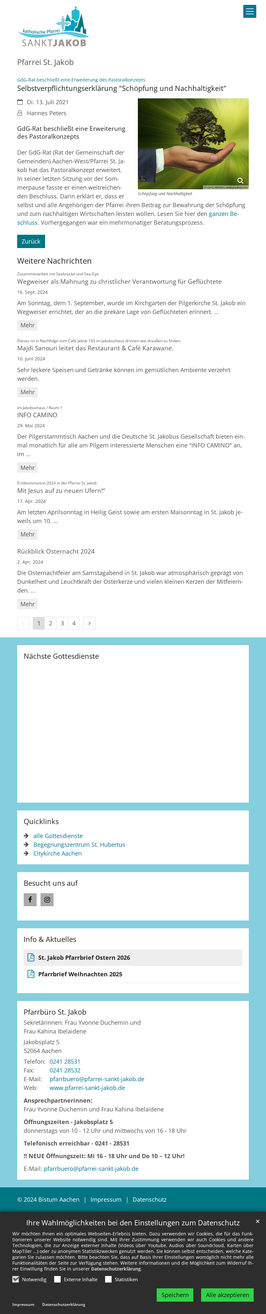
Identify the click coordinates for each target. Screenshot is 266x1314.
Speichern (175, 1295)
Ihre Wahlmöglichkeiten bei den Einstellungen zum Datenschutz (133, 1222)
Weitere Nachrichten (54, 261)
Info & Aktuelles (50, 939)
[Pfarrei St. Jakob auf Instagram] (47, 899)
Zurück (31, 241)
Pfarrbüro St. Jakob (55, 1011)
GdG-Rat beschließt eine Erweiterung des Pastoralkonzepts (71, 132)
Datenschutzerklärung (116, 1269)
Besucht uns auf (51, 883)
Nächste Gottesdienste (61, 656)
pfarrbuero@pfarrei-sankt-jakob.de (91, 1168)
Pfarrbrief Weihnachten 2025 (80, 974)
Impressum (23, 1304)
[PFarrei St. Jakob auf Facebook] (30, 899)
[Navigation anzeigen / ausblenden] (249, 11)
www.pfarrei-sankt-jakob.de (87, 1088)
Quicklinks (41, 821)
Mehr (27, 325)
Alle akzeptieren (227, 1295)
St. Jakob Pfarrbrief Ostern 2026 (84, 957)
